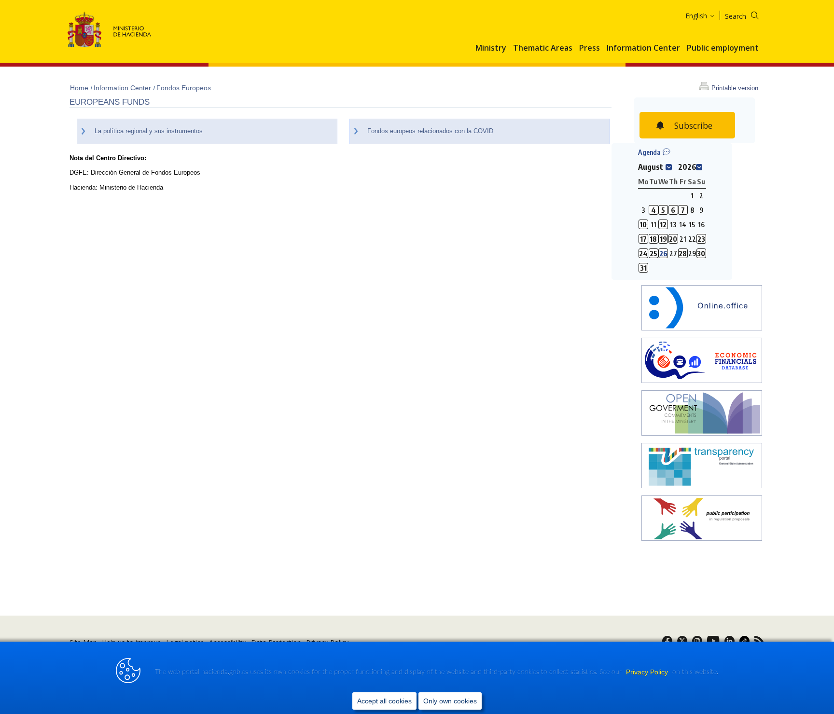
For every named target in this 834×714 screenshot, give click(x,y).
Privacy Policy (648, 672)
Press (589, 48)
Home (80, 88)
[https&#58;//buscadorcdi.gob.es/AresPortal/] (701, 361)
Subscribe (693, 125)
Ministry (490, 48)
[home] (701, 309)
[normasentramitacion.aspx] (701, 519)
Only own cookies (450, 701)
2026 (687, 167)
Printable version (734, 88)
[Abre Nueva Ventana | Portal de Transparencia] (701, 467)
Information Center (643, 48)
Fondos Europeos (183, 88)
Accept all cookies (384, 701)
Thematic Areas (542, 48)
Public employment (723, 48)
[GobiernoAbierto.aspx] (701, 414)
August (650, 167)
